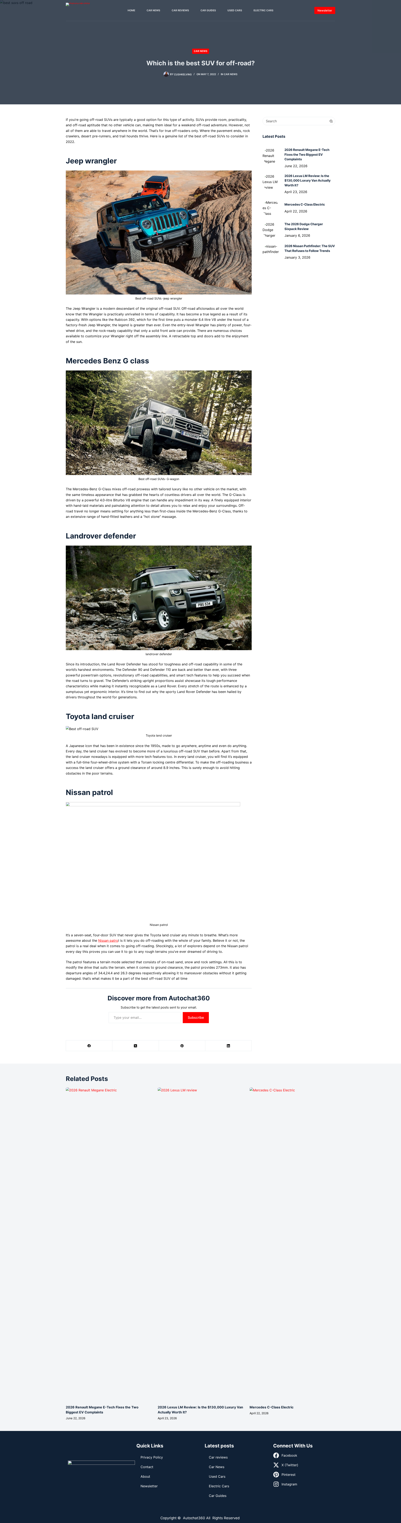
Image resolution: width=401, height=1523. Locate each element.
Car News (153, 10)
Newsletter (324, 10)
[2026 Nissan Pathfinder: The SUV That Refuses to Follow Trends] (271, 252)
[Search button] (331, 121)
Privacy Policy (152, 1457)
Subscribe (196, 1017)
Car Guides (208, 10)
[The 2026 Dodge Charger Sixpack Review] (271, 230)
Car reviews (218, 1457)
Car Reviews (180, 10)
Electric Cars (263, 10)
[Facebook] (89, 1045)
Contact (147, 1467)
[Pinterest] (182, 1045)
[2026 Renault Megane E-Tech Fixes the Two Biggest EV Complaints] (271, 156)
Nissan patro (108, 940)
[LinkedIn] (228, 1045)
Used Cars (234, 10)
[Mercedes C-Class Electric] (271, 208)
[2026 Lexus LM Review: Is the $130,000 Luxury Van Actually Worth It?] (271, 182)
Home (131, 10)
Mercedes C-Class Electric (271, 1407)
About (145, 1476)
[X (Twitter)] (135, 1045)
